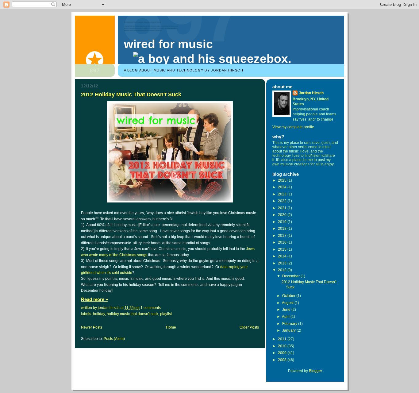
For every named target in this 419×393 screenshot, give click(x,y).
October (289, 296)
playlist (166, 314)
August (288, 303)
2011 (282, 339)
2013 (282, 263)
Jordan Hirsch (311, 93)
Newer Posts (91, 327)
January (289, 330)
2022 (282, 201)
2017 (282, 235)
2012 (282, 270)
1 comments (150, 308)
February (290, 324)
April (286, 316)
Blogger (315, 371)
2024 (282, 187)
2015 (282, 249)
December (291, 276)
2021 (282, 208)
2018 (282, 228)
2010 (282, 346)
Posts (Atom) (114, 339)
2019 (282, 222)
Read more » (94, 299)
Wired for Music (168, 44)
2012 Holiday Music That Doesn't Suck (131, 94)
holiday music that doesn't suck (132, 314)
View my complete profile (293, 127)
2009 (282, 353)
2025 (282, 180)
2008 (282, 360)
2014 (282, 256)
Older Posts (249, 327)
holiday (99, 314)
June (286, 309)
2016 (282, 242)
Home (171, 327)
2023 (282, 194)
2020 (282, 215)
